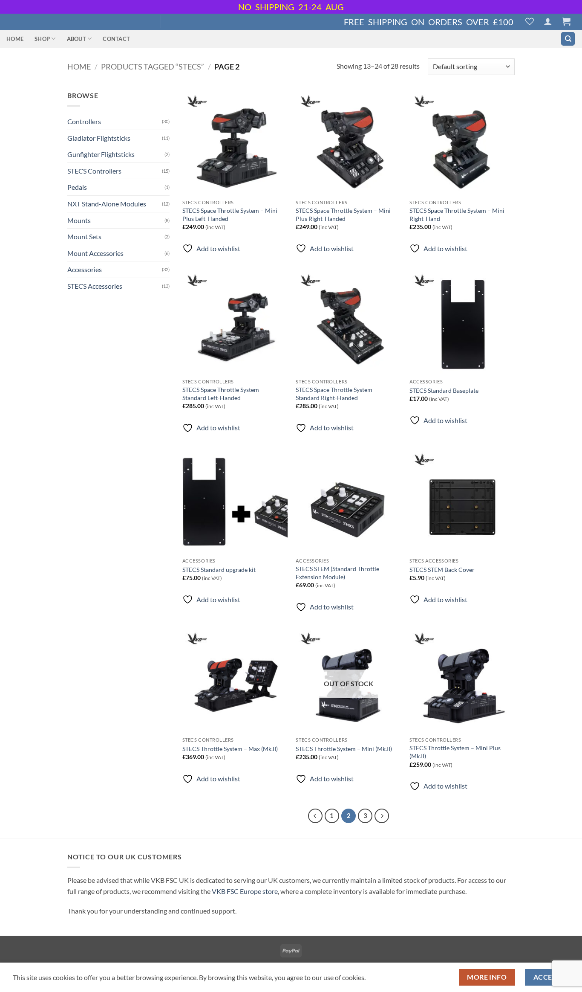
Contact (116, 38)
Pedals (77, 187)
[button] (548, 21)
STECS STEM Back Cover (442, 569)
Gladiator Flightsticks (98, 138)
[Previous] (315, 816)
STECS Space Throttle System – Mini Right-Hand (456, 214)
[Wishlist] (529, 21)
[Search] (568, 39)
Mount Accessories (95, 253)
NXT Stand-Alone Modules (106, 204)
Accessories (84, 269)
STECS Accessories (94, 286)
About (76, 38)
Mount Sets (84, 236)
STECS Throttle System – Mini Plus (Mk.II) (455, 752)
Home (14, 38)
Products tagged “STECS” (152, 66)
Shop (42, 38)
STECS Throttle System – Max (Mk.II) (230, 748)
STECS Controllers (94, 171)
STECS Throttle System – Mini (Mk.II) (344, 748)
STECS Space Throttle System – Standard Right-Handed (336, 393)
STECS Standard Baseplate (443, 390)
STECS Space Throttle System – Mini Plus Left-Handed (229, 214)
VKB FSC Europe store (245, 891)
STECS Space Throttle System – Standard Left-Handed (223, 393)
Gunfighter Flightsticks (101, 154)
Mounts (79, 220)
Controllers (84, 121)
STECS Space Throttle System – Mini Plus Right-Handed (343, 214)
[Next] (382, 816)
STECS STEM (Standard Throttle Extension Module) (337, 572)
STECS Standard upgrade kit (219, 569)
